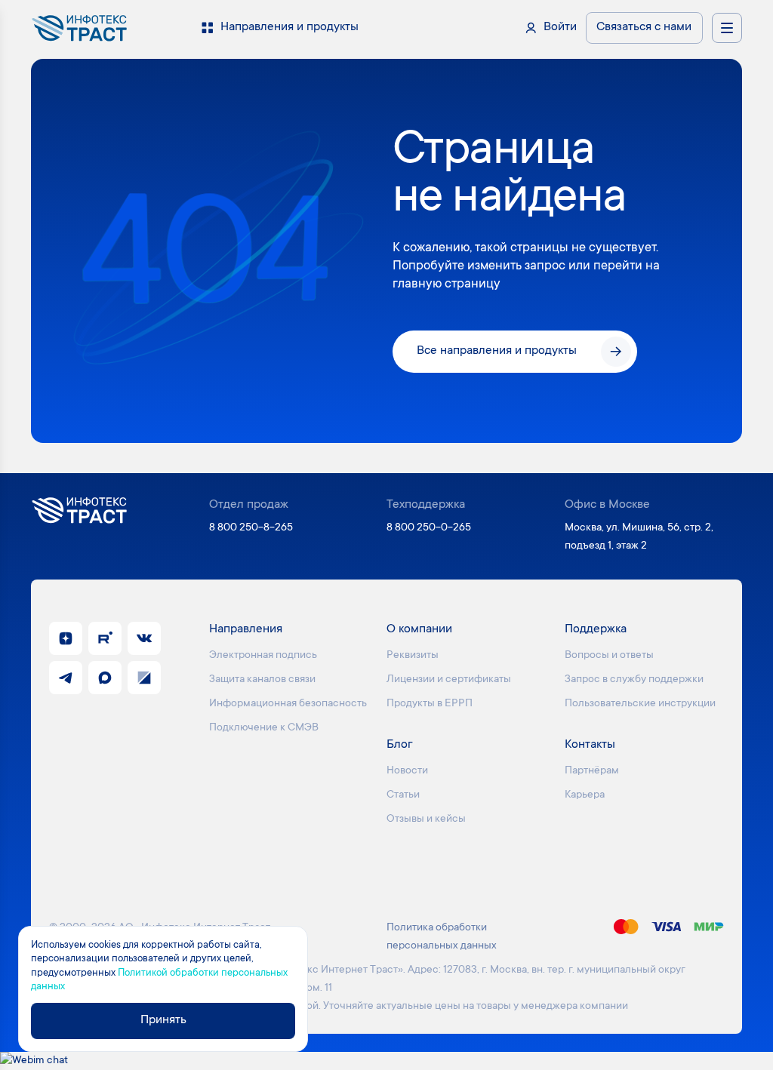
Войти (560, 27)
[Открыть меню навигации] (727, 28)
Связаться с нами (643, 27)
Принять (163, 1020)
